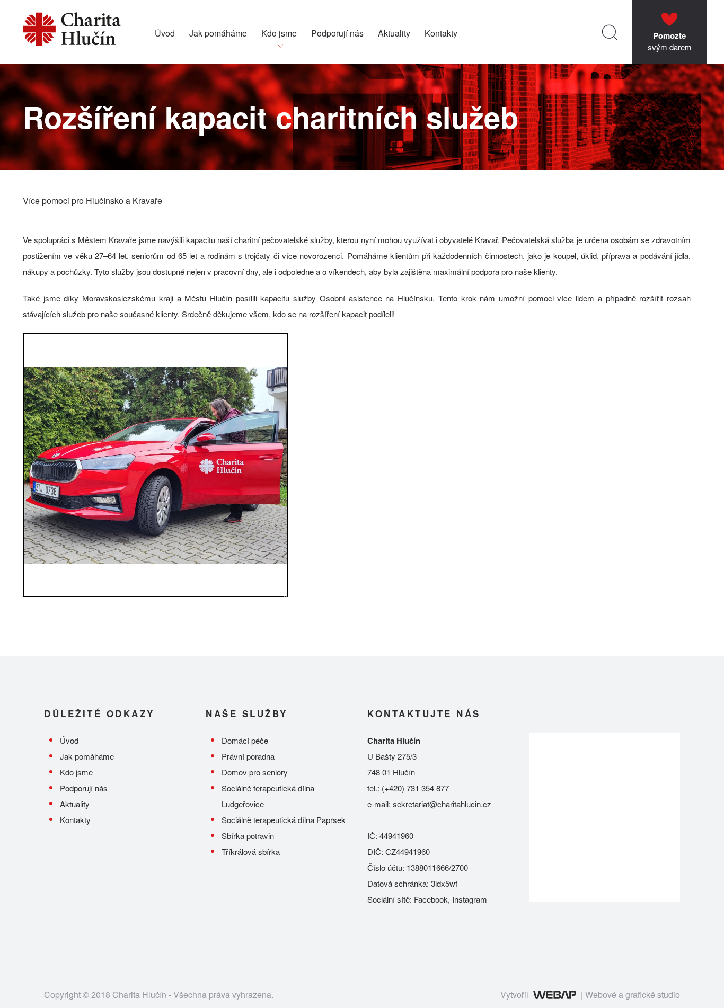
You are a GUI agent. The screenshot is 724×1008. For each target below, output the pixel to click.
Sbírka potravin (248, 835)
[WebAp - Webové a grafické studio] (555, 994)
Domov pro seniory (255, 772)
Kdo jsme (279, 33)
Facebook (431, 899)
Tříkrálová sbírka (251, 851)
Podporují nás (337, 33)
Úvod (165, 33)
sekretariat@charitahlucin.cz (442, 803)
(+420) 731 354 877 (415, 787)
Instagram (469, 899)
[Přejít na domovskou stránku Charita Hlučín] (89, 32)
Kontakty (441, 33)
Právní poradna (248, 756)
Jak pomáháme (218, 33)
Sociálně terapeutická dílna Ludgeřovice (268, 795)
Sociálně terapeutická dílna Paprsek (284, 819)
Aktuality (394, 33)
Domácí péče (245, 740)
